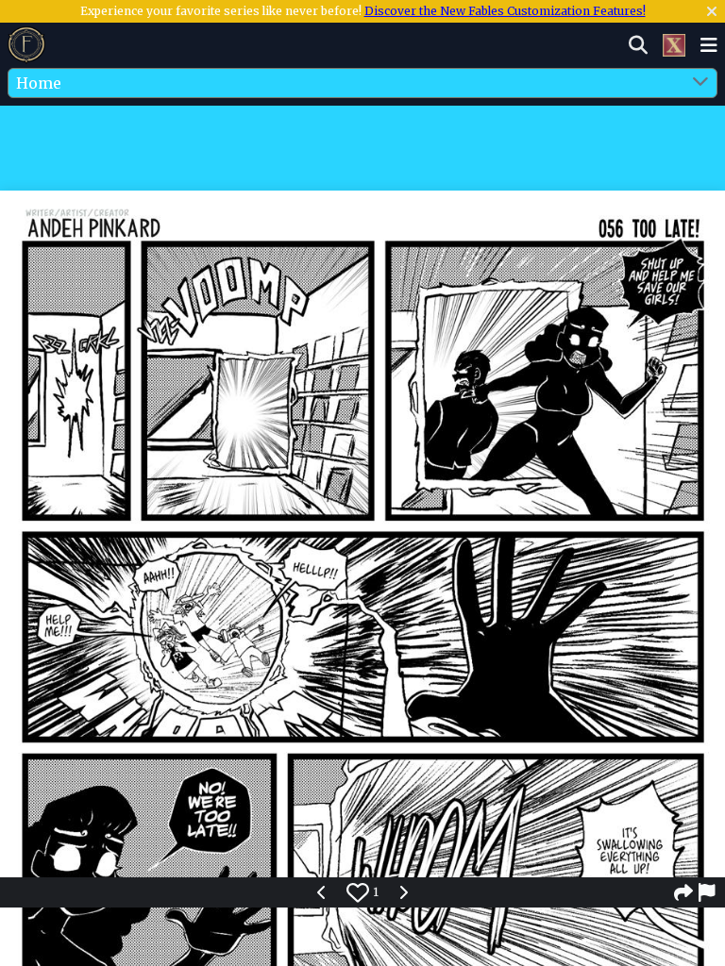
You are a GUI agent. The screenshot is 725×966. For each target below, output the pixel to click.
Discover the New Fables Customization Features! (505, 11)
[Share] (683, 892)
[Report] (708, 892)
